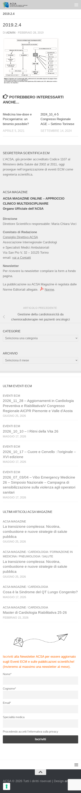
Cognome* (9, 688)
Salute (47, 556)
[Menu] (76, 4)
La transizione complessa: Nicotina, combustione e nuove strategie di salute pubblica (35, 531)
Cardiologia (38, 551)
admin (10, 32)
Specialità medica (13, 717)
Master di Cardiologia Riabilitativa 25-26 (35, 612)
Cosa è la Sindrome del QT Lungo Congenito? (40, 592)
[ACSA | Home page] (19, 5)
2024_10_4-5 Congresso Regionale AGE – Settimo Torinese (57, 119)
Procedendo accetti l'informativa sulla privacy (30, 731)
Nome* (7, 674)
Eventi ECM (11, 395)
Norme (49, 289)
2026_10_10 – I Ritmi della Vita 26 (30, 431)
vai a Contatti (21, 257)
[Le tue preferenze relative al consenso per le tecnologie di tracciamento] (6, 786)
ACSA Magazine (14, 521)
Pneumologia (29, 556)
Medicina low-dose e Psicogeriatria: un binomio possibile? (17, 119)
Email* (7, 702)
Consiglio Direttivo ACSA (20, 237)
